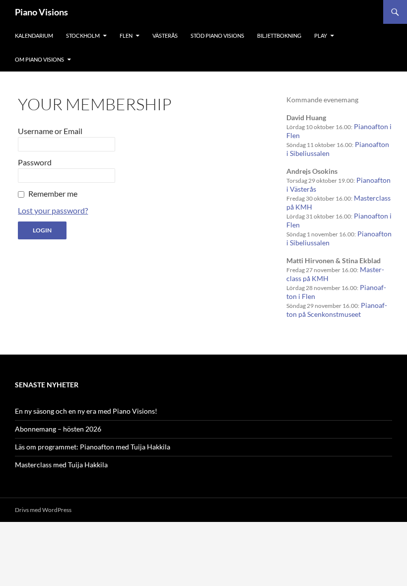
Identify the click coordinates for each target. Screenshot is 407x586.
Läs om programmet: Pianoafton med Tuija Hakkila (92, 446)
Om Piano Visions (39, 59)
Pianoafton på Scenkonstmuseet (336, 309)
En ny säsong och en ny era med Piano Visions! (86, 411)
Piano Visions (41, 11)
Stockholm (83, 35)
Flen (126, 35)
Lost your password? (53, 210)
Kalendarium (34, 35)
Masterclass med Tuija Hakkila (61, 464)
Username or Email (50, 131)
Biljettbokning (279, 35)
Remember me (52, 193)
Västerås (165, 35)
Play (320, 35)
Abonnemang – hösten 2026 (58, 429)
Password (35, 162)
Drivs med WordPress (43, 509)
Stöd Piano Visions (217, 35)
